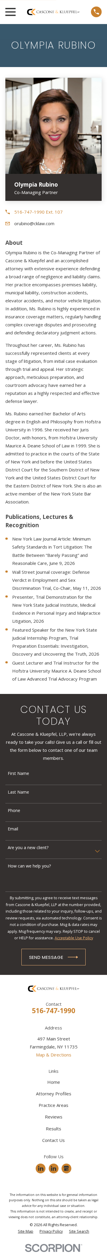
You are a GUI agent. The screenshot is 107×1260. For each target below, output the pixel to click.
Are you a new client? (28, 847)
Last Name (18, 792)
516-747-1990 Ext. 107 (38, 212)
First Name (18, 773)
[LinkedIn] (40, 1168)
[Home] (53, 12)
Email (13, 829)
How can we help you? (29, 866)
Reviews (53, 1117)
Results (53, 1129)
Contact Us (53, 1140)
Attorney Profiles (53, 1094)
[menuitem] (25, 1231)
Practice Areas (53, 1105)
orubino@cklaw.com (34, 223)
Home (53, 1082)
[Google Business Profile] (66, 1168)
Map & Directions (53, 1055)
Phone (14, 810)
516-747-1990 (53, 1010)
